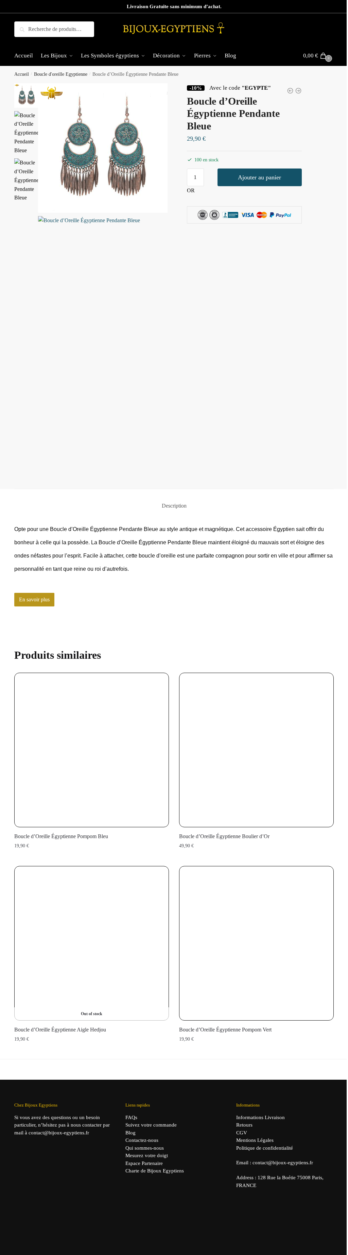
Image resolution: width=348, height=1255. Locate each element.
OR (191, 190)
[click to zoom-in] (103, 148)
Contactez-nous (141, 1140)
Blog (130, 1132)
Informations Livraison (260, 1117)
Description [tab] (174, 506)
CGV (241, 1132)
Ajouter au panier (259, 177)
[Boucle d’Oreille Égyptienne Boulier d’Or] (256, 750)
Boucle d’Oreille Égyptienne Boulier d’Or (224, 836)
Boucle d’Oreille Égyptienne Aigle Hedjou (60, 1029)
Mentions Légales (255, 1140)
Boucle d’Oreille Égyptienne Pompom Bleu (61, 836)
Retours (244, 1125)
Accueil (21, 74)
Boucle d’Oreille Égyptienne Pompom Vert (225, 1029)
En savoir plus (34, 599)
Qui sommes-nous (144, 1148)
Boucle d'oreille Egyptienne (60, 74)
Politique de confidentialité (264, 1148)
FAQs (131, 1117)
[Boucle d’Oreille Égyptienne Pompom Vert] (256, 943)
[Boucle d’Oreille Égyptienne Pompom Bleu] (91, 750)
